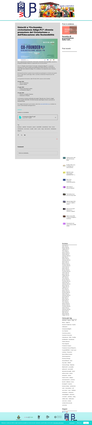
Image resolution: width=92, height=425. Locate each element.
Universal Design (65, 364)
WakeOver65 (65, 366)
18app (73, 320)
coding (74, 396)
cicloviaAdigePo (65, 394)
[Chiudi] (90, 423)
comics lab (64, 400)
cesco (69, 390)
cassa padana (68, 388)
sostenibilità (38, 126)
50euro (63, 322)
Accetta (86, 423)
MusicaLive (69, 352)
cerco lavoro (26, 128)
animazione (64, 375)
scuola (39, 128)
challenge (73, 390)
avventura (73, 379)
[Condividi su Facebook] (18, 135)
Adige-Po (19, 130)
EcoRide (74, 337)
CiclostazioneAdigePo (66, 328)
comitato (69, 400)
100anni (69, 320)
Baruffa (73, 324)
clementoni (72, 394)
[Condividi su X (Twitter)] (21, 135)
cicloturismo (70, 392)
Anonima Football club (67, 324)
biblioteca (68, 381)
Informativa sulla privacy (58, 423)
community (64, 405)
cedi (73, 388)
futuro (50, 126)
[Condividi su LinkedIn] (24, 135)
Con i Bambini (65, 330)
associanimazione (66, 379)
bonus (72, 381)
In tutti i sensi (73, 350)
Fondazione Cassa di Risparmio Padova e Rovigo (69, 347)
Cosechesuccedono (66, 333)
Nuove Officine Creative (67, 354)
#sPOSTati (64, 320)
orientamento (20, 128)
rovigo (42, 128)
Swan (71, 360)
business (70, 383)
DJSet (70, 337)
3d (75, 320)
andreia (71, 373)
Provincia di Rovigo (66, 358)
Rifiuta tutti (79, 423)
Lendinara (64, 352)
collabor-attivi (65, 398)
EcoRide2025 (65, 339)
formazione (29, 126)
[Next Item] (74, 30)
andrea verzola (65, 373)
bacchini (64, 381)
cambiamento (73, 386)
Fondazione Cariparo (66, 345)
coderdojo (70, 396)
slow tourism (47, 128)
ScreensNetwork (65, 360)
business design (65, 386)
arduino (69, 375)
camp (63, 388)
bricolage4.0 (64, 383)
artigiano (71, 377)
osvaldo (31, 128)
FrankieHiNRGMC (66, 350)
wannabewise (45, 126)
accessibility (70, 366)
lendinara (20, 126)
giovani (34, 126)
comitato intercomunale (67, 402)
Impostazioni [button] (72, 423)
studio (35, 128)
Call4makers (64, 326)
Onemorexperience (66, 356)
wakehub (24, 126)
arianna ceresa (65, 377)
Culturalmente (65, 337)
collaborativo (71, 398)
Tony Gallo (64, 362)
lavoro (53, 126)
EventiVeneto (71, 339)
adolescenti (64, 369)
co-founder (64, 396)
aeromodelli (70, 369)
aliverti (73, 371)
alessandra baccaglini (66, 371)
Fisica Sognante (65, 343)
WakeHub (72, 364)
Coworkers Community (67, 335)
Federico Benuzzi (66, 341)
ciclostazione (53, 128)
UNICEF (69, 362)
